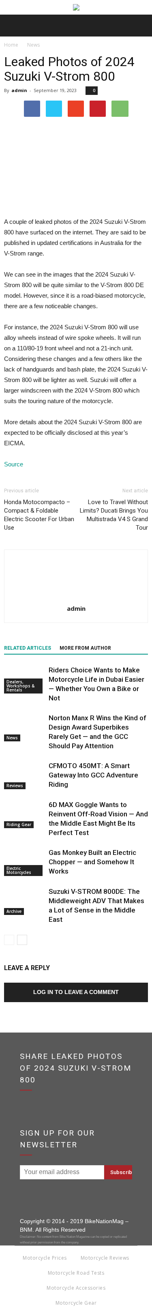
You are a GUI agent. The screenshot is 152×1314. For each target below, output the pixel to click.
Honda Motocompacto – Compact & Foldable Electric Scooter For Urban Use (39, 514)
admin (19, 90)
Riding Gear (18, 824)
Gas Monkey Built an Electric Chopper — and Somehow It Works (92, 861)
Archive (13, 911)
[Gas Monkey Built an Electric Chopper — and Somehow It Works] (24, 862)
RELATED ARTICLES (27, 648)
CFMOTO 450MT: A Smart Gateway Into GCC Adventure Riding (93, 775)
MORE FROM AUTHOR (85, 648)
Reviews (14, 785)
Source (13, 464)
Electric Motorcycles (18, 870)
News (12, 738)
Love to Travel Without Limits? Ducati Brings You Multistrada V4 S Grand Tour (114, 514)
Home (11, 44)
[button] (140, 25)
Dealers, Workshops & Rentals (20, 686)
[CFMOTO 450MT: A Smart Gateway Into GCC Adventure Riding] (24, 775)
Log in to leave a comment (76, 992)
